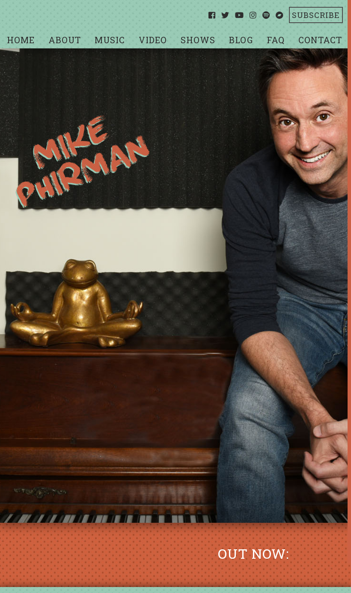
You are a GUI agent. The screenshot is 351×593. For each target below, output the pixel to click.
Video (153, 39)
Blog (241, 39)
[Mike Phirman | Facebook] (212, 15)
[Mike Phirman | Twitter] (225, 15)
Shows (198, 39)
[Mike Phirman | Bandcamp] (279, 15)
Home (21, 39)
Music (110, 39)
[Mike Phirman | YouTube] (239, 15)
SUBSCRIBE (316, 15)
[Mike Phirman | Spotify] (266, 15)
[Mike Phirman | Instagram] (253, 15)
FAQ (276, 39)
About (64, 39)
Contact (320, 39)
